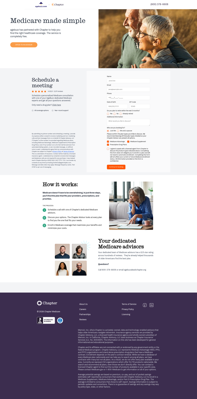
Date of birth (111, 102)
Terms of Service (68, 151)
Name (109, 76)
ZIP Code (132, 102)
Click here (56, 105)
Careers (82, 309)
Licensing (126, 314)
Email (109, 85)
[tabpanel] (128, 121)
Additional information (115, 117)
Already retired (128, 114)
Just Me (113, 131)
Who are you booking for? (116, 128)
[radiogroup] (128, 114)
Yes (111, 114)
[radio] (108, 114)
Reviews (83, 319)
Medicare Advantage (117, 142)
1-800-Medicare (113, 369)
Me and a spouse (126, 131)
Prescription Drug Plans (118, 145)
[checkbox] (108, 142)
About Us (83, 304)
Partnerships (85, 314)
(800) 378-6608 (159, 4)
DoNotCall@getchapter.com (62, 163)
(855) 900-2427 (53, 160)
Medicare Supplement (138, 142)
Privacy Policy (57, 151)
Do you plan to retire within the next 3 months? (123, 111)
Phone (109, 93)
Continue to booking (116, 167)
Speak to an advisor (23, 45)
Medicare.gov (97, 369)
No (118, 114)
